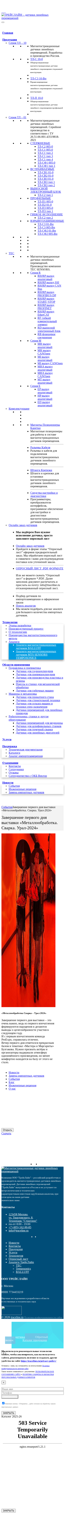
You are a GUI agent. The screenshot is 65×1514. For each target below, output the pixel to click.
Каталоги (14, 752)
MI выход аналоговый (45, 358)
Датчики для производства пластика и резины (39, 679)
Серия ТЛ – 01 (17, 117)
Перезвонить (10, 1396)
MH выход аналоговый (45, 345)
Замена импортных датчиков (26, 792)
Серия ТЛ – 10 (17, 42)
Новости (7, 782)
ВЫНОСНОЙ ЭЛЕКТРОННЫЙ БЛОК (45, 190)
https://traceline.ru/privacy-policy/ (38, 1361)
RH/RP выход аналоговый (46, 277)
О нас (12, 1088)
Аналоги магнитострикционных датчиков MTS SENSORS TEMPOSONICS (36, 654)
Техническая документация (25, 749)
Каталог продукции (35, 1340)
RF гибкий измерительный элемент (47, 321)
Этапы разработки (20, 625)
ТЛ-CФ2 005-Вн (47, 233)
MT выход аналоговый (45, 381)
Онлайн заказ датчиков (23, 525)
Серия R (35, 272)
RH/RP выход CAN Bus (49, 287)
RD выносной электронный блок (49, 329)
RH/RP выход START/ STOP (46, 300)
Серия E (35, 385)
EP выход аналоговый (45, 391)
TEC (11, 253)
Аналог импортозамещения (26, 756)
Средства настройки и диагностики (44, 494)
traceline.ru (17, 1317)
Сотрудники (16, 769)
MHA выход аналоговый (45, 368)
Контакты (15, 766)
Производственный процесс (26, 628)
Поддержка (9, 746)
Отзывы (14, 772)
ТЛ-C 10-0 (36, 59)
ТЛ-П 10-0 (36, 97)
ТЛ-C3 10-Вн (38, 78)
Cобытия (14, 785)
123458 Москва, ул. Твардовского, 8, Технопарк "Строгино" (31, 2)
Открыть (7, 1130)
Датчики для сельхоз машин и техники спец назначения (34, 705)
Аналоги (14, 641)
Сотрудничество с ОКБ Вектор (28, 775)
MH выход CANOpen (44, 352)
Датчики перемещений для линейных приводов (39, 711)
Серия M (35, 340)
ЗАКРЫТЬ (8, 1413)
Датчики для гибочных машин (35, 690)
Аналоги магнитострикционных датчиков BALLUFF (36, 646)
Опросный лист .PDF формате (39, 568)
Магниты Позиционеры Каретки (45, 426)
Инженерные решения (22, 789)
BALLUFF (22, 1271)
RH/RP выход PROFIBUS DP (47, 294)
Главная (7, 32)
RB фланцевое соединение (46, 336)
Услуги (6, 739)
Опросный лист (18, 1258)
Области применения (16, 664)
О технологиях (18, 631)
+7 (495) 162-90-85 (11, 8)
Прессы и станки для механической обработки (38, 686)
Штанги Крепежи (41, 470)
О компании (10, 762)
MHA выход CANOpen (45, 374)
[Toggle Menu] (2, 22)
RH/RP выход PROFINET (46, 307)
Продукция (9, 39)
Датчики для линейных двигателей (37, 732)
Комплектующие (19, 408)
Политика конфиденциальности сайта (43, 1317)
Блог (11, 1082)
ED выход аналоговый (45, 404)
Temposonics (23, 1268)
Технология (10, 622)
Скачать (6, 1133)
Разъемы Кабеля (40, 447)
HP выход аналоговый (45, 397)
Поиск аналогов (26, 605)
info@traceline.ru (10, 5)
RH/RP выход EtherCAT (46, 313)
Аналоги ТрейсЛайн (21, 1262)
